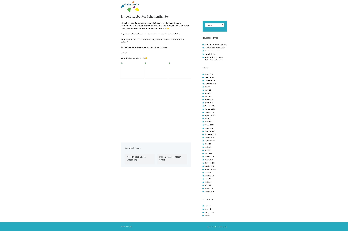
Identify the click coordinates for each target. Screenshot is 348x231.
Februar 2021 (209, 99)
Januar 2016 (209, 188)
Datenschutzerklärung (221, 227)
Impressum (210, 227)
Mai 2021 (208, 90)
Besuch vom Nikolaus (212, 51)
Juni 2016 (208, 182)
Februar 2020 (209, 125)
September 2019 (210, 141)
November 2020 (210, 109)
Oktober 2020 (209, 112)
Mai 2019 (208, 150)
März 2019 (208, 153)
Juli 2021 (208, 87)
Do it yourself (209, 212)
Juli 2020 (208, 118)
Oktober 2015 (209, 192)
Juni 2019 (208, 147)
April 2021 (208, 93)
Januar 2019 (209, 160)
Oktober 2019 (209, 138)
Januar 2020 (209, 128)
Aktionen (208, 206)
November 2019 (210, 134)
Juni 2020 (208, 122)
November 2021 (210, 80)
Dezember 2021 (210, 77)
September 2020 (210, 115)
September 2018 (210, 169)
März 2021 (208, 96)
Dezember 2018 (210, 163)
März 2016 (208, 185)
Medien (207, 215)
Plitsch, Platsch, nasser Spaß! (215, 48)
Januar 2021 (209, 103)
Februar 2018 (209, 176)
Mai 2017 (208, 179)
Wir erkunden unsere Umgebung (136, 158)
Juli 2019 (208, 144)
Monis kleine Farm (211, 54)
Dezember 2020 (210, 106)
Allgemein (208, 209)
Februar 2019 (209, 157)
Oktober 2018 (209, 166)
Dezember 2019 (210, 131)
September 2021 (210, 84)
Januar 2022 (209, 74)
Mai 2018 (208, 172)
